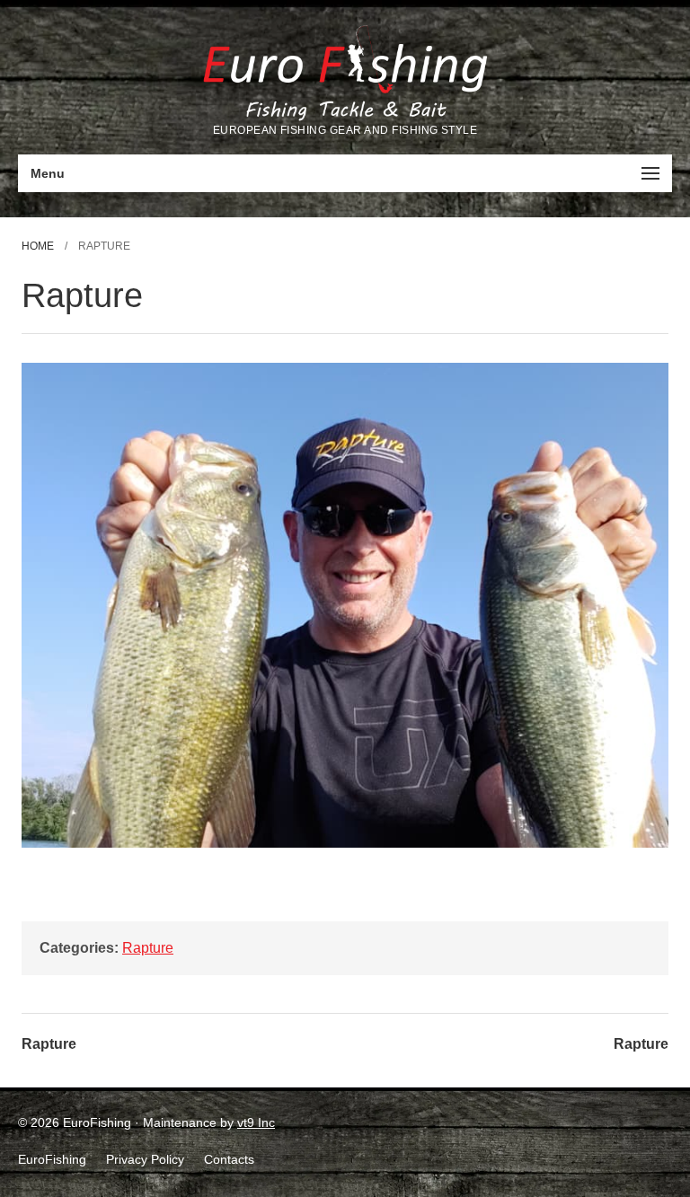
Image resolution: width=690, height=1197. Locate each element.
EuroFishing (52, 1159)
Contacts (229, 1159)
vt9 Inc (256, 1122)
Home (38, 246)
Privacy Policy (145, 1159)
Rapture (147, 947)
